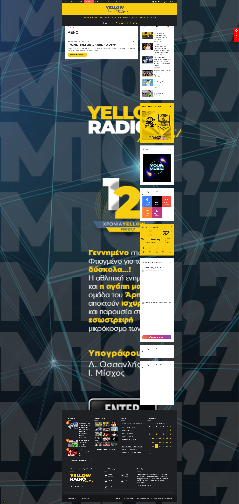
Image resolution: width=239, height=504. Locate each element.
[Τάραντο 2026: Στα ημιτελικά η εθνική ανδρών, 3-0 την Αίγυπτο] (147, 73)
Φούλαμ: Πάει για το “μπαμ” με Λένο (92, 44)
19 (156, 442)
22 (167, 442)
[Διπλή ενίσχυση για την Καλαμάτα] (114, 439)
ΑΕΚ (123, 427)
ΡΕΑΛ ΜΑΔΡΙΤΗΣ (136, 452)
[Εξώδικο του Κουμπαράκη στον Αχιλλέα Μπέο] (98, 444)
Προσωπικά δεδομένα (142, 498)
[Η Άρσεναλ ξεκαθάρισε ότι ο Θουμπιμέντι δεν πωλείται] (106, 444)
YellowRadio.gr (73, 41)
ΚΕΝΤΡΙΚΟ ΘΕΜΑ (126, 446)
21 (163, 442)
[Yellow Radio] (119, 9)
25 (153, 446)
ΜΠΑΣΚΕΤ (124, 449)
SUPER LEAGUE (126, 424)
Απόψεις (125, 17)
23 (170, 442)
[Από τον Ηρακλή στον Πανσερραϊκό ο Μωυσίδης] (73, 452)
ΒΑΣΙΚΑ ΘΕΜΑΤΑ (126, 440)
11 (153, 438)
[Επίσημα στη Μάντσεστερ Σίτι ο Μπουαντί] (98, 439)
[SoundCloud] (78, 486)
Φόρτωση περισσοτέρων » (79, 460)
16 (170, 438)
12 (156, 438)
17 (149, 442)
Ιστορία (160, 498)
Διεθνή (134, 17)
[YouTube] (76, 486)
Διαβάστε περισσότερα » (77, 54)
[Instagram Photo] (158, 286)
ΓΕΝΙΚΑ (135, 440)
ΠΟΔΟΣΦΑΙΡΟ (133, 449)
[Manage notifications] (4, 501)
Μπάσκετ (98, 17)
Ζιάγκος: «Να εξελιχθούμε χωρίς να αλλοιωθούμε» (111, 2)
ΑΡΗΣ (128, 427)
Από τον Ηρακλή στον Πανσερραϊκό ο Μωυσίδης (85, 452)
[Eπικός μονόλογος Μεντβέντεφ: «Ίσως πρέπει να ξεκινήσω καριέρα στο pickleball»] (147, 82)
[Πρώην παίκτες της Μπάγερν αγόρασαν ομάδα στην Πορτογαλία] (114, 444)
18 (153, 442)
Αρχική (71, 27)
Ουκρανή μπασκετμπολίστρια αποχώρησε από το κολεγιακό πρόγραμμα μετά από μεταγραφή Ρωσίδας (162, 48)
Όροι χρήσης (130, 498)
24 (149, 446)
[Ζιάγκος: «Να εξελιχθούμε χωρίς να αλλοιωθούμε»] (114, 434)
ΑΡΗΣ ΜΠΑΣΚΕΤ (126, 430)
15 (167, 438)
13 (160, 438)
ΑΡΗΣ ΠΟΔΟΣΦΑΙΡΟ (127, 433)
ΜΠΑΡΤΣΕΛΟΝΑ (138, 446)
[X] (73, 486)
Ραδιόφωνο (150, 17)
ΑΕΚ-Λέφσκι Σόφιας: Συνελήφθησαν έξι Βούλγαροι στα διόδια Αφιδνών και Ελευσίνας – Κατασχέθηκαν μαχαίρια (162, 61)
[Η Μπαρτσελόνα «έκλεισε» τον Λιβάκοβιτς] (147, 93)
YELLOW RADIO (137, 424)
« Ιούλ (149, 453)
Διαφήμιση (153, 498)
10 (149, 438)
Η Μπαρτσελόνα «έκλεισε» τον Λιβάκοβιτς (84, 442)
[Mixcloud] (82, 486)
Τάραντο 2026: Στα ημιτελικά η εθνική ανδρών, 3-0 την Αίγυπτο (162, 72)
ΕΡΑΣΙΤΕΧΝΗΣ (132, 443)
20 (160, 442)
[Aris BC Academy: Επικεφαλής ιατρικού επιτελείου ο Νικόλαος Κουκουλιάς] (147, 35)
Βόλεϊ (106, 17)
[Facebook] (71, 486)
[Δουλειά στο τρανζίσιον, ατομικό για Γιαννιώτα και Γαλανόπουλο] (98, 424)
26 (156, 446)
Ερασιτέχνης (115, 17)
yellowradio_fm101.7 (151, 268)
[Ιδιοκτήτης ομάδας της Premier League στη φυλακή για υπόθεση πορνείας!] (106, 439)
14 (163, 438)
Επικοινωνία (168, 498)
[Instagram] (80, 486)
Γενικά (142, 17)
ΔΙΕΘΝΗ (124, 443)
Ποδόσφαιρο (87, 17)
